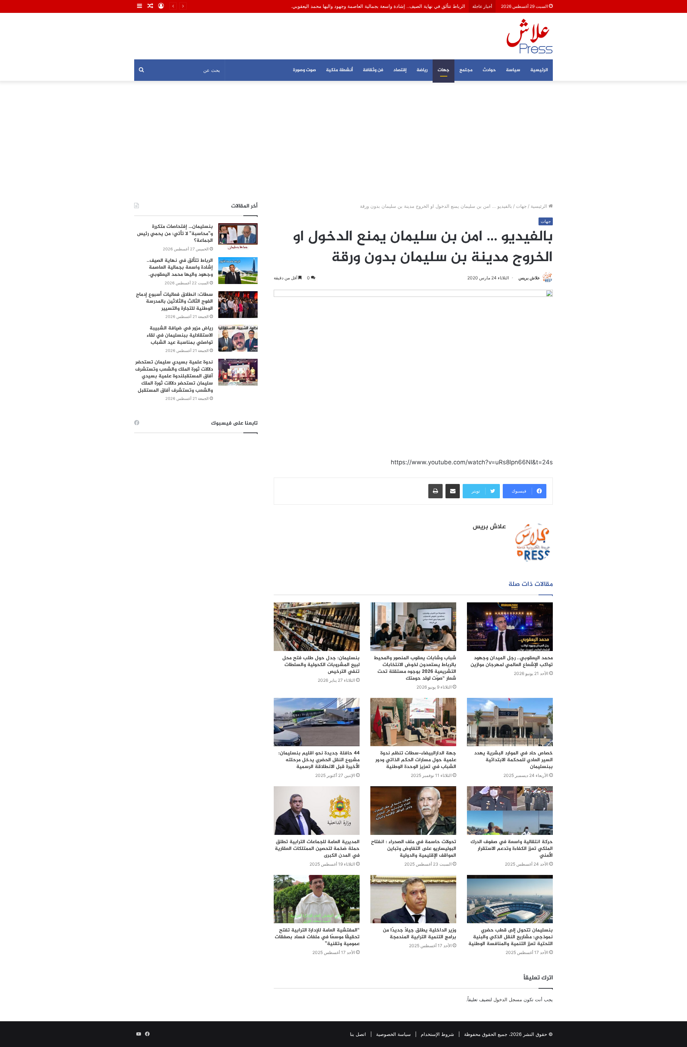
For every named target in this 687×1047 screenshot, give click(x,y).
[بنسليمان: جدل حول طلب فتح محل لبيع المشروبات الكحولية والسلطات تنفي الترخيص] (317, 626)
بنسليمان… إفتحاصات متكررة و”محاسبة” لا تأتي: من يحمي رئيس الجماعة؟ (175, 233)
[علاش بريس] (529, 36)
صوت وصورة (304, 70)
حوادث (489, 70)
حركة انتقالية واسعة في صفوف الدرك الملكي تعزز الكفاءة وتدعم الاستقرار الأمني (512, 849)
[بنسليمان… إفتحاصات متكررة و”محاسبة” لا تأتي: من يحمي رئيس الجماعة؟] (238, 236)
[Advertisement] (343, 142)
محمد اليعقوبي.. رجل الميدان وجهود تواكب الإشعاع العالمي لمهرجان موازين (512, 661)
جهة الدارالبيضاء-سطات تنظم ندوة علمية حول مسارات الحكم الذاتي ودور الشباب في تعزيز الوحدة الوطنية (415, 760)
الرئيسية (539, 70)
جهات (443, 70)
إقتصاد (399, 70)
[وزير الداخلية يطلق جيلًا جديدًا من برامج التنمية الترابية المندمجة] (413, 899)
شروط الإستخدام (437, 1034)
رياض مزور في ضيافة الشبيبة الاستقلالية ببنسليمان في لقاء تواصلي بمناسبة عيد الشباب (180, 335)
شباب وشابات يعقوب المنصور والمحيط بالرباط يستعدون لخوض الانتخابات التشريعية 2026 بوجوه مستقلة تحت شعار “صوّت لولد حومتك (415, 668)
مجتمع (466, 70)
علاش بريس (529, 277)
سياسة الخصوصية (393, 1034)
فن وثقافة (373, 70)
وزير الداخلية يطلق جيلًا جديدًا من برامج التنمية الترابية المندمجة (419, 933)
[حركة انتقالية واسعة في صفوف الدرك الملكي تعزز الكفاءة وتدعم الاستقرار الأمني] (510, 810)
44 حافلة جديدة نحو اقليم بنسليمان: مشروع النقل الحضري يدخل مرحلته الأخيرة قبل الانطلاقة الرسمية (319, 760)
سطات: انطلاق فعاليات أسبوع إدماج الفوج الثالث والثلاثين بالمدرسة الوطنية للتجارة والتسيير (174, 301)
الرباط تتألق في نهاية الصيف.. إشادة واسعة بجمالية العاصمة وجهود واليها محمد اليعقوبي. (378, 6)
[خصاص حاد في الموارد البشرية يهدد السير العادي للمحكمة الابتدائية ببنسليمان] (510, 722)
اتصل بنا (358, 1034)
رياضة (422, 70)
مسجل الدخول (507, 999)
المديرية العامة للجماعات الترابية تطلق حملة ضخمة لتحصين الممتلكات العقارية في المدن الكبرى (317, 849)
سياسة (513, 70)
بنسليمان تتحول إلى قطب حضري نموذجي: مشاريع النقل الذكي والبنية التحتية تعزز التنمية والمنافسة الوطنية (510, 937)
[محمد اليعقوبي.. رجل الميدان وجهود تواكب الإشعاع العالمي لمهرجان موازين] (510, 626)
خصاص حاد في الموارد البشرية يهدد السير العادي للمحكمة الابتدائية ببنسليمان (513, 760)
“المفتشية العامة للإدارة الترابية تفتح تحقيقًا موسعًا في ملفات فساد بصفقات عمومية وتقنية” (317, 937)
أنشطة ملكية (339, 70)
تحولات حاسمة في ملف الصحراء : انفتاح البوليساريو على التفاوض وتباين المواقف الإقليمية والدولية (413, 849)
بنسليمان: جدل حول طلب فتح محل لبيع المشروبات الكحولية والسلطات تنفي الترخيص (321, 665)
